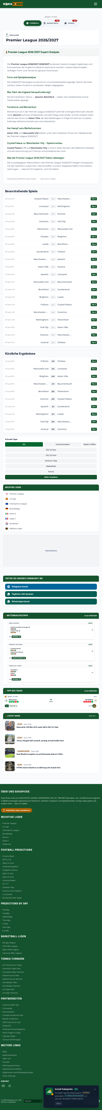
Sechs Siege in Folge (11, 1033)
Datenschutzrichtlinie (11, 1069)
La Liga (5, 827)
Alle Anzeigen (90, 616)
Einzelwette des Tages (12, 898)
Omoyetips (7, 1008)
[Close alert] (94, 1089)
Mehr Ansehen (51, 477)
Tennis (51, 472)
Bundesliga (7, 834)
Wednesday (7, 917)
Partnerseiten (8, 1012)
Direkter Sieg (8, 887)
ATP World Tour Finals (12, 965)
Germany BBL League (12, 953)
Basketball (51, 466)
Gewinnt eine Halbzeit (12, 891)
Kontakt (5, 1062)
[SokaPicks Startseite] (13, 4)
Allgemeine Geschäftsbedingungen (17, 1072)
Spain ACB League (10, 949)
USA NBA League (10, 946)
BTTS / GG (6, 859)
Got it (58, 1103)
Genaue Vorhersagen (11, 1039)
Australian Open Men (11, 968)
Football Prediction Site (12, 1015)
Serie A (5, 837)
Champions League (10, 830)
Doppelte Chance (10, 870)
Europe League (9, 943)
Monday (5, 910)
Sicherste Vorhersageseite (13, 1029)
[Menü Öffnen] (95, 3)
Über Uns (6, 1058)
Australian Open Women (13, 972)
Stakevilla (6, 1026)
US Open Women (10, 993)
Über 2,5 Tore (8, 863)
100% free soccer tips (11, 1022)
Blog (4, 1052)
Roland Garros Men (10, 975)
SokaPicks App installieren (18, 810)
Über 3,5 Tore (8, 877)
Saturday (6, 927)
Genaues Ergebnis (10, 866)
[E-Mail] (3, 1086)
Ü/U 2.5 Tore (51, 455)
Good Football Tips (10, 1005)
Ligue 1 (5, 841)
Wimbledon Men (9, 982)
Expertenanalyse (9, 1055)
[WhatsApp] (9, 1086)
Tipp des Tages (8, 1036)
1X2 (24, 444)
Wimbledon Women (11, 986)
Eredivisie (6, 844)
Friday (5, 924)
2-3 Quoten (7, 894)
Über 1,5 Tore (7, 873)
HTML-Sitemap (8, 1076)
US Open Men (8, 989)
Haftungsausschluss (11, 1065)
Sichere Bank (8, 856)
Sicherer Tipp (51, 461)
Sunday (5, 931)
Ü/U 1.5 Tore (51, 450)
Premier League (9, 823)
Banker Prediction (10, 1019)
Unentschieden (63, 444)
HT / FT (5, 884)
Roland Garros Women (12, 979)
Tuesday (6, 913)
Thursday (6, 920)
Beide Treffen (90, 444)
